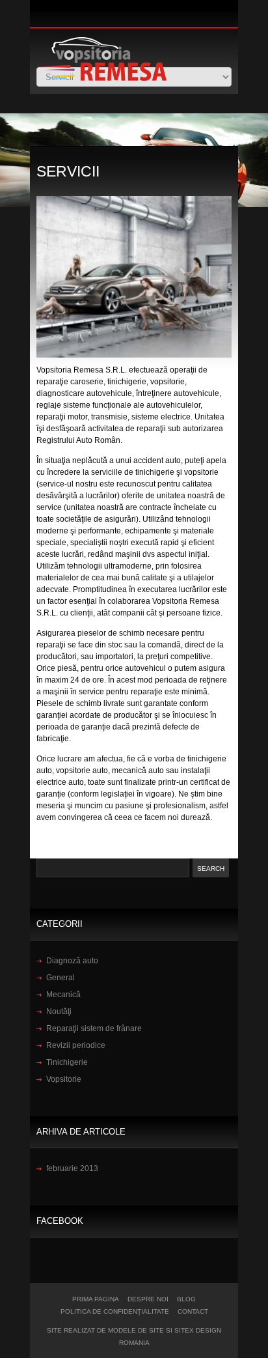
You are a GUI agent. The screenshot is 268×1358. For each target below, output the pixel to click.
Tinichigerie (67, 1062)
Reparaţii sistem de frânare (94, 1028)
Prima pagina (95, 1299)
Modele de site (136, 1330)
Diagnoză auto (72, 960)
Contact (193, 1311)
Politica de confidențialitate (114, 1311)
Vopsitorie (63, 1079)
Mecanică (63, 994)
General (60, 977)
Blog (186, 1299)
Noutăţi (59, 1011)
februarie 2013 (72, 1168)
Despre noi (147, 1299)
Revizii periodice (75, 1045)
